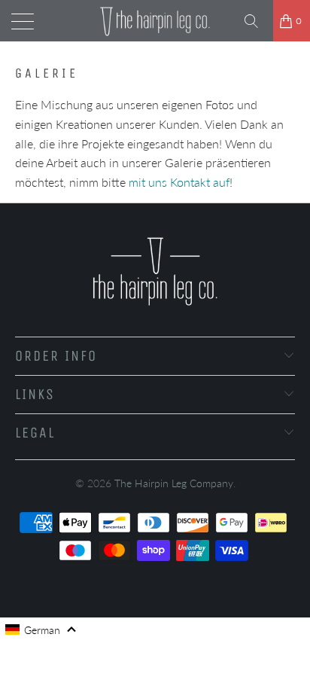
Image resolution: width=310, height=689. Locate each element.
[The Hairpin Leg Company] (155, 20)
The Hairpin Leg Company (173, 483)
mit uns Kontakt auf (179, 182)
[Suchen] (256, 21)
